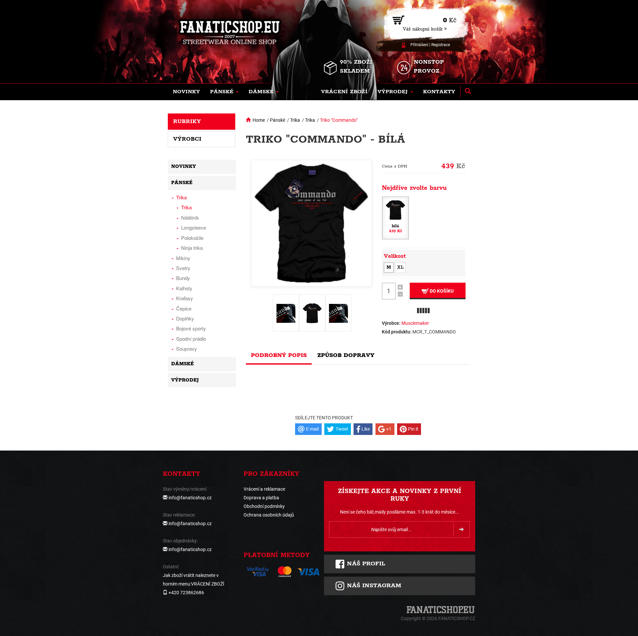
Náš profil (365, 563)
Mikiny (183, 257)
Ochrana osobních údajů (269, 515)
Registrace (440, 44)
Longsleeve (193, 227)
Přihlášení (419, 44)
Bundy (183, 277)
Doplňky (185, 318)
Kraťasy (184, 298)
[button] (224, 92)
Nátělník (190, 217)
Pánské (277, 120)
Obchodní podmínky (264, 506)
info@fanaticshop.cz (190, 497)
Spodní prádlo (191, 338)
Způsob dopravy (345, 355)
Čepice (183, 308)
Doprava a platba (261, 497)
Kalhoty (184, 288)
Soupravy (186, 348)
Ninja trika (192, 247)
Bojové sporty (191, 328)
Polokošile (192, 237)
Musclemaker (415, 323)
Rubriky (187, 121)
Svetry (183, 267)
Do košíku (441, 291)
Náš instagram (373, 585)
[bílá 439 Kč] (395, 217)
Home (259, 120)
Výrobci (187, 139)
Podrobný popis (279, 355)
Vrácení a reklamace (264, 489)
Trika (295, 120)
